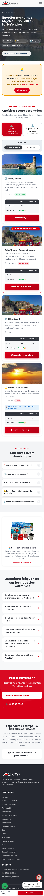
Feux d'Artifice (7, 808)
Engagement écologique (11, 859)
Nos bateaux (6, 819)
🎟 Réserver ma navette (17, 695)
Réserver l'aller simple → (22, 355)
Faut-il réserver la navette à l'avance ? (18, 608)
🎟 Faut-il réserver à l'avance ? (21, 482)
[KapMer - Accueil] (10, 3)
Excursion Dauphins (9, 804)
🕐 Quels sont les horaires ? (21, 474)
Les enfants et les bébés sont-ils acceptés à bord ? (20, 631)
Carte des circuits (8, 826)
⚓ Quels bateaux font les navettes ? (21, 501)
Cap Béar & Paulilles (9, 856)
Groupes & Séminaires (10, 815)
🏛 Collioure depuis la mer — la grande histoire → (22, 754)
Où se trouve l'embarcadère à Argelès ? (19, 656)
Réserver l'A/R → (22, 218)
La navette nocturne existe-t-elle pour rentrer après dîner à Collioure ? (20, 644)
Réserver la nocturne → (22, 430)
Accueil (4, 12)
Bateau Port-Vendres (9, 852)
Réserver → (30, 893)
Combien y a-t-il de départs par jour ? (20, 619)
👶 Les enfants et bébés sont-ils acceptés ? (21, 492)
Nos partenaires (8, 841)
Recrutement (6, 823)
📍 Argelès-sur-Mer (13, 147)
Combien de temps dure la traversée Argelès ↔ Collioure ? (19, 596)
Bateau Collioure (8, 848)
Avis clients (6, 837)
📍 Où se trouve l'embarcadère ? (21, 465)
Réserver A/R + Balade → (22, 287)
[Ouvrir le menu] (40, 3)
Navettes (5, 797)
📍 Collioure (31, 147)
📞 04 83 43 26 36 (14, 704)
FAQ (3, 845)
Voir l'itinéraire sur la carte (18, 53)
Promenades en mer (9, 801)
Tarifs (4, 834)
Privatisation (6, 812)
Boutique (5, 830)
